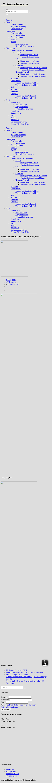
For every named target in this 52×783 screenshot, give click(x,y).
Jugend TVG (14, 284)
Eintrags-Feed (11, 771)
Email (3, 702)
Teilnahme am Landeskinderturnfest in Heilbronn (24, 672)
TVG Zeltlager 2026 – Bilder (17, 674)
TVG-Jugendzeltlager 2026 (16, 670)
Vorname (4, 697)
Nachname (5, 700)
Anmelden (10, 769)
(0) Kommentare (12, 282)
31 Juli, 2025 (11, 280)
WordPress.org (11, 776)
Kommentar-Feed (12, 774)
